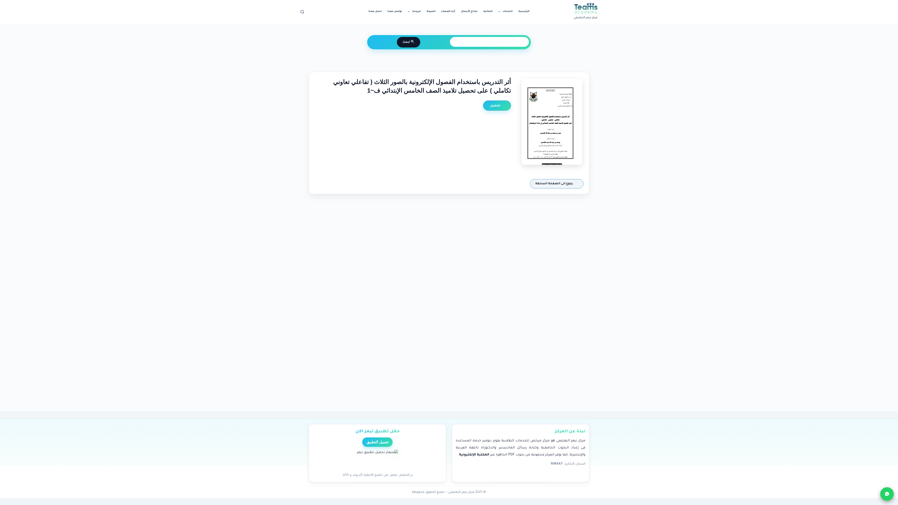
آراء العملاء (448, 11)
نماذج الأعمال (469, 11)
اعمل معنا (375, 11)
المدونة (431, 11)
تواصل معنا (394, 11)
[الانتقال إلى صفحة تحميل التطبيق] (377, 460)
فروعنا (416, 11)
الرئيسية (523, 11)
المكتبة (487, 11)
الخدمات (508, 11)
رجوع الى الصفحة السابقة (554, 183)
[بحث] (302, 12)
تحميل (495, 106)
